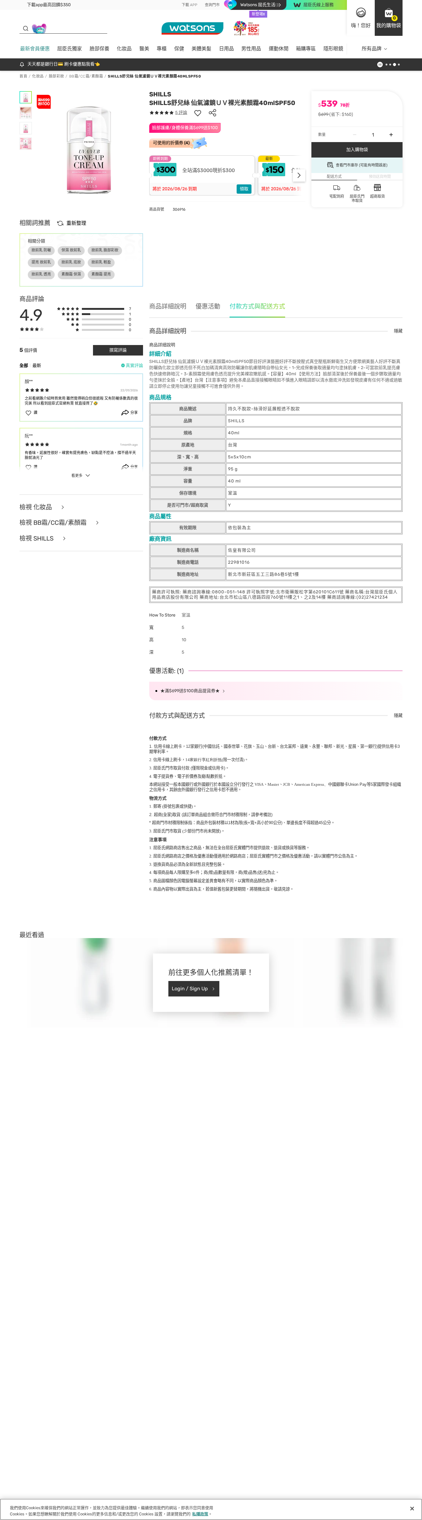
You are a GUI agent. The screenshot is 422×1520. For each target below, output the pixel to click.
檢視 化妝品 (36, 507)
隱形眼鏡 (333, 49)
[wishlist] (197, 112)
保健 (179, 49)
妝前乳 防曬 (41, 250)
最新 (36, 365)
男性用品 (251, 49)
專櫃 (162, 49)
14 (203, 759)
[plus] (391, 135)
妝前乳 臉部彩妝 (104, 250)
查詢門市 (212, 5)
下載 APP (189, 5)
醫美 (144, 49)
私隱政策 (200, 1513)
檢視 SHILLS (37, 538)
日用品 (226, 49)
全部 (23, 365)
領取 (244, 189)
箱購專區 (306, 49)
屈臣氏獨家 (69, 49)
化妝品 (124, 49)
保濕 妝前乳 (71, 250)
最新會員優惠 (35, 49)
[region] (211, 1509)
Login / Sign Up (190, 989)
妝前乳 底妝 (71, 262)
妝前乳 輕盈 (101, 262)
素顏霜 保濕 (71, 274)
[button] (389, 18)
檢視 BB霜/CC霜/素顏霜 (53, 523)
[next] (299, 175)
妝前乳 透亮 (41, 274)
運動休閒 (279, 49)
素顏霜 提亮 (101, 274)
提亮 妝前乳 (41, 262)
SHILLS (160, 94)
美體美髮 (201, 49)
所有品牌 (372, 49)
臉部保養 (99, 49)
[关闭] (412, 1508)
